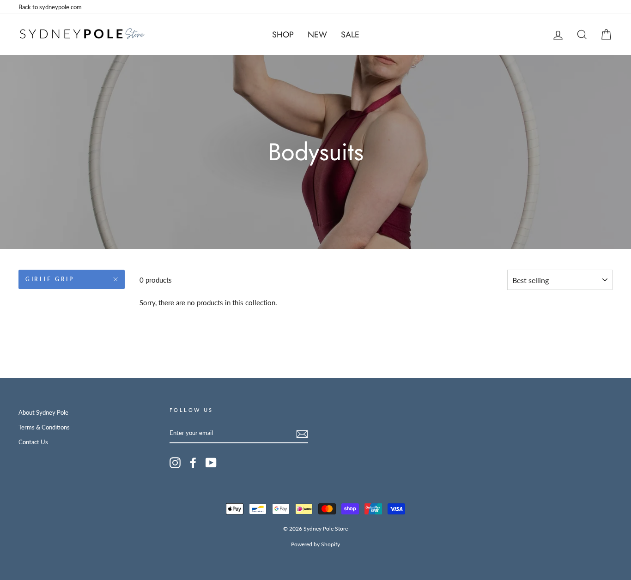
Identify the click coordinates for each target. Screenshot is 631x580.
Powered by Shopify (315, 544)
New (317, 35)
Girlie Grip (49, 279)
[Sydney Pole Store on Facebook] (193, 462)
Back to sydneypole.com (50, 7)
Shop (283, 35)
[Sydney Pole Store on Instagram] (175, 462)
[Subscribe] (302, 433)
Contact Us (33, 442)
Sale (350, 35)
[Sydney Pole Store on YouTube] (211, 462)
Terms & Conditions (44, 427)
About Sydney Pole (43, 412)
